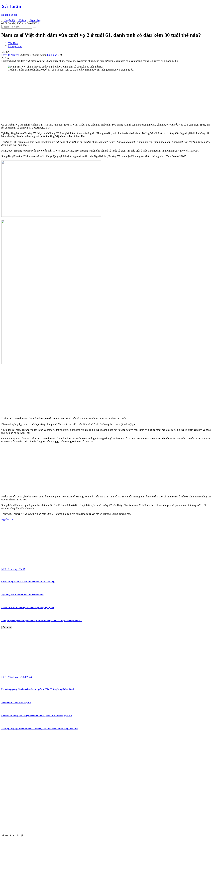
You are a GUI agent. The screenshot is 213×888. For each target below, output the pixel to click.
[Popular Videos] (17, 21)
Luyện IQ (9, 20)
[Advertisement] (101, 97)
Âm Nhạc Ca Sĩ (15, 46)
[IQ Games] (2, 21)
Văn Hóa (13, 43)
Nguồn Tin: (7, 519)
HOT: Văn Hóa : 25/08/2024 (16, 677)
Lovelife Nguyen (10, 55)
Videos (22, 20)
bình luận (52, 55)
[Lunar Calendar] (28, 21)
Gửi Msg (7, 627)
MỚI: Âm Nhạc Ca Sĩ (13, 569)
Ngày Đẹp (35, 20)
